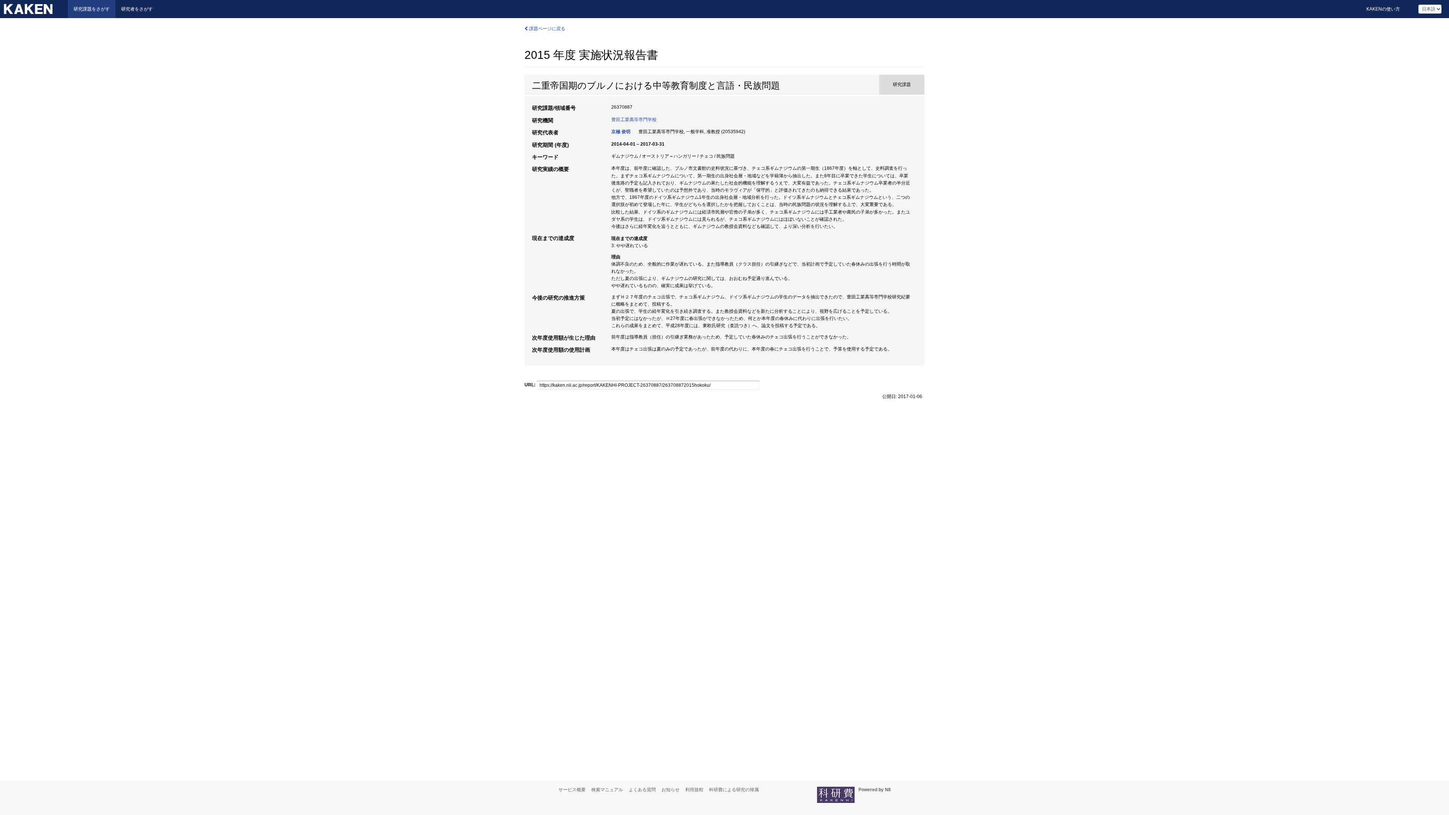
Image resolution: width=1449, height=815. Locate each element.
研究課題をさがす (92, 9)
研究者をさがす (137, 9)
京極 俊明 (621, 131)
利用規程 (694, 789)
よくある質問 (642, 789)
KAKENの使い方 (1383, 9)
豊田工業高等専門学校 (634, 119)
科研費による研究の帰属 (734, 789)
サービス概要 (572, 789)
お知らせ (670, 789)
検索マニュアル (607, 789)
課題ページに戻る (546, 28)
